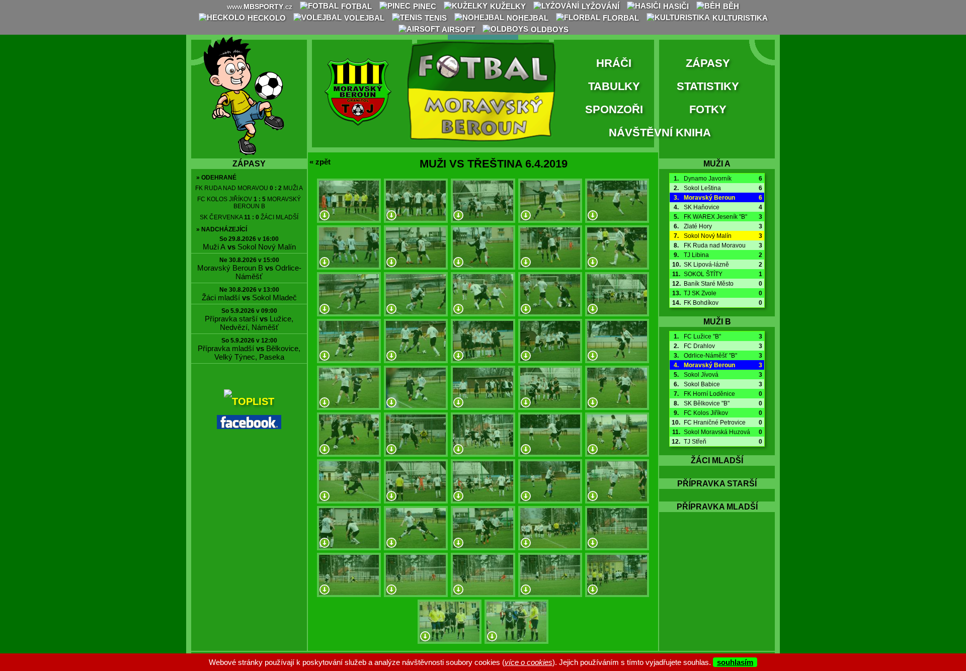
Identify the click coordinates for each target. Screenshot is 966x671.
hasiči (675, 6)
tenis (435, 18)
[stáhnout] (324, 216)
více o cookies (528, 662)
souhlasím (735, 662)
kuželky (507, 6)
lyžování (599, 6)
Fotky (708, 109)
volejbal (363, 18)
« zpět (320, 161)
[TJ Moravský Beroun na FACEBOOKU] (249, 425)
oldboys (549, 29)
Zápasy (708, 63)
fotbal (355, 6)
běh (730, 6)
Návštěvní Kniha (660, 132)
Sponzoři (614, 109)
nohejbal (526, 18)
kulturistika (739, 18)
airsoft (457, 29)
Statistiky (708, 86)
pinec (423, 6)
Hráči (613, 63)
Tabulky (614, 86)
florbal (620, 18)
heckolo (266, 18)
